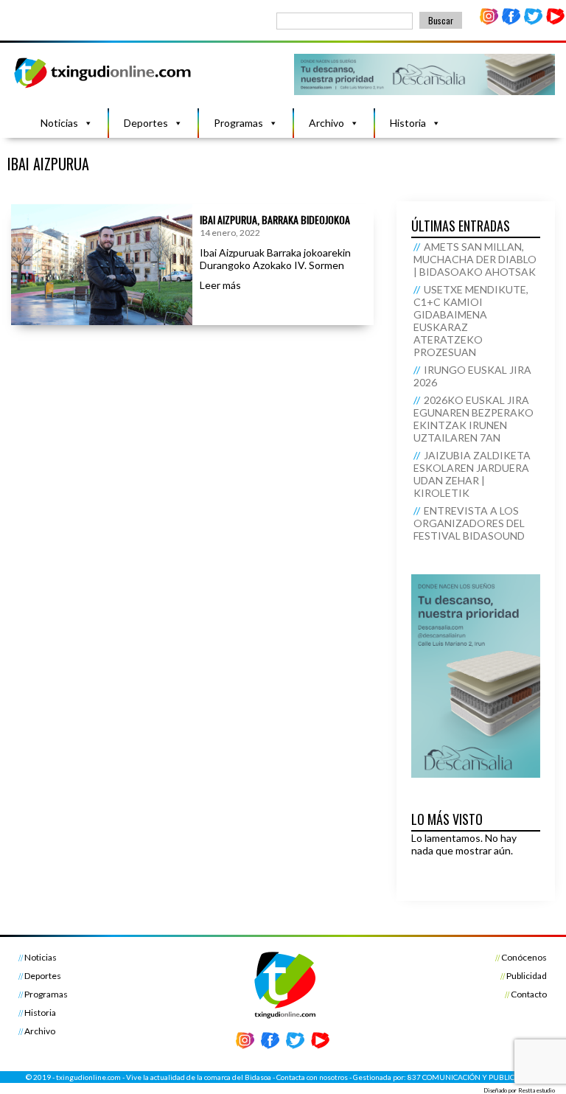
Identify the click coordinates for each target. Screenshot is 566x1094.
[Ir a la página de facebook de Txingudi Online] (511, 21)
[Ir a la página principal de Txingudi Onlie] (103, 87)
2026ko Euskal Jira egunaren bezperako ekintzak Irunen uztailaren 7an (473, 419)
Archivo (326, 122)
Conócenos (524, 957)
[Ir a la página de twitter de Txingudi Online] (533, 21)
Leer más (220, 285)
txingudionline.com (88, 1077)
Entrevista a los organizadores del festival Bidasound (469, 523)
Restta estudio (536, 1090)
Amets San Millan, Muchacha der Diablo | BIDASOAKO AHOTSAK (475, 259)
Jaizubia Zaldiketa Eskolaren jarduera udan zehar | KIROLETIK (472, 474)
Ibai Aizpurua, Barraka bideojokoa (275, 219)
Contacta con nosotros (312, 1077)
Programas (238, 122)
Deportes (146, 122)
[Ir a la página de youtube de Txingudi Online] (555, 21)
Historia (408, 122)
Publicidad (526, 975)
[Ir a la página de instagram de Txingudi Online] (489, 21)
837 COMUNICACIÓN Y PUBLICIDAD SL (474, 1077)
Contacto (529, 994)
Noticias (59, 122)
